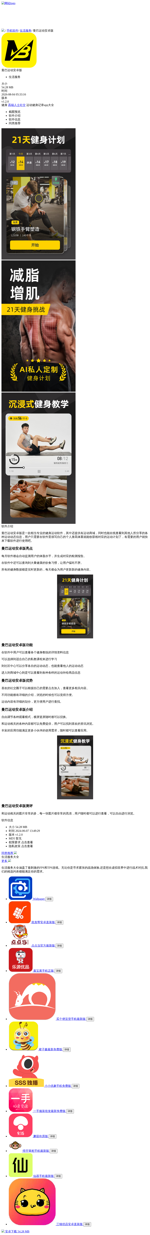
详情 (49, 899)
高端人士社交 (17, 105)
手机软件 (12, 30)
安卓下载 (16, 1231)
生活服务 (25, 30)
